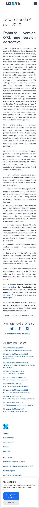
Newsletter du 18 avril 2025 (13, 372)
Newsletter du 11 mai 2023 (18, 404)
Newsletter (7, 451)
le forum (17, 109)
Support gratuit (8, 442)
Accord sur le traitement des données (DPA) (18, 466)
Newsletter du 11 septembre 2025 (19, 365)
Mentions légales (9, 471)
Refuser (11, 502)
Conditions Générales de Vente (14, 461)
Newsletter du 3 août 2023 (19, 397)
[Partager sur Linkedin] (27, 329)
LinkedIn (6, 447)
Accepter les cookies (11, 496)
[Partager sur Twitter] (12, 329)
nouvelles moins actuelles (18, 334)
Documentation (8, 438)
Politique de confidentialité (12, 475)
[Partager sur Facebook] (19, 329)
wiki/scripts (7, 298)
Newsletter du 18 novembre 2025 (18, 356)
